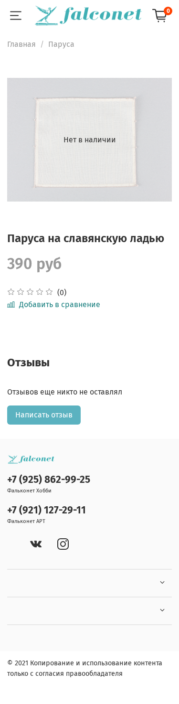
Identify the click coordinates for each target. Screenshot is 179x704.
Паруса (61, 44)
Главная (21, 44)
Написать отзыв (44, 414)
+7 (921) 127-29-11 (46, 510)
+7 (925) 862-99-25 (48, 480)
